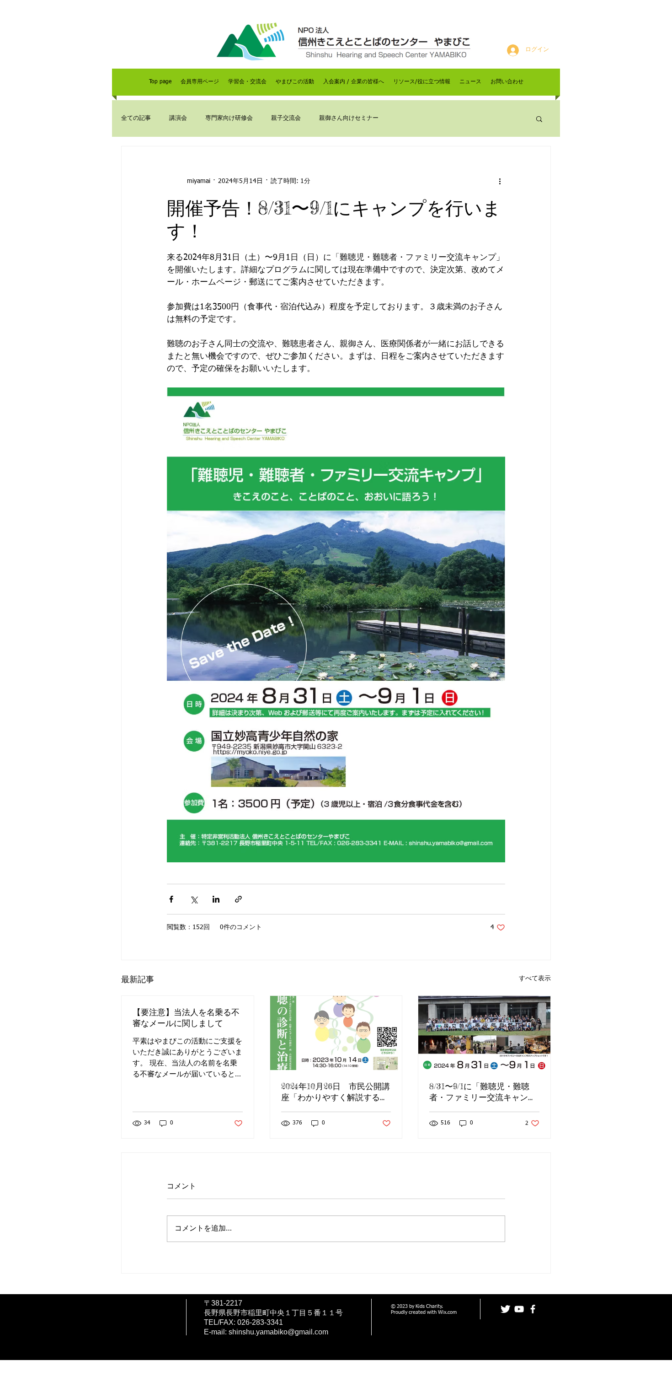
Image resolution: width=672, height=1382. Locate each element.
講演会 (178, 118)
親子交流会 (286, 118)
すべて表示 (535, 978)
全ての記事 (136, 118)
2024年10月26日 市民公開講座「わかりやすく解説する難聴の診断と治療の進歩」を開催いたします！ (335, 1092)
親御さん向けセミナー (349, 118)
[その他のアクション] (499, 181)
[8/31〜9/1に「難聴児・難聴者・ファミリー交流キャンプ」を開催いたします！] (484, 1033)
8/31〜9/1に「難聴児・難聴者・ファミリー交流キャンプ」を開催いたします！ (479, 1092)
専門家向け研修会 (229, 118)
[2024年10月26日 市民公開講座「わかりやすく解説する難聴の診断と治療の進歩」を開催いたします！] (336, 1033)
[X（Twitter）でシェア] (193, 899)
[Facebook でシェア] (171, 899)
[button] (539, 118)
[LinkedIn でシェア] (216, 899)
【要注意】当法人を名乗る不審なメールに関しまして (186, 1017)
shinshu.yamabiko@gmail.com (278, 1332)
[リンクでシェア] (238, 899)
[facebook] (533, 1309)
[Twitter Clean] (505, 1309)
